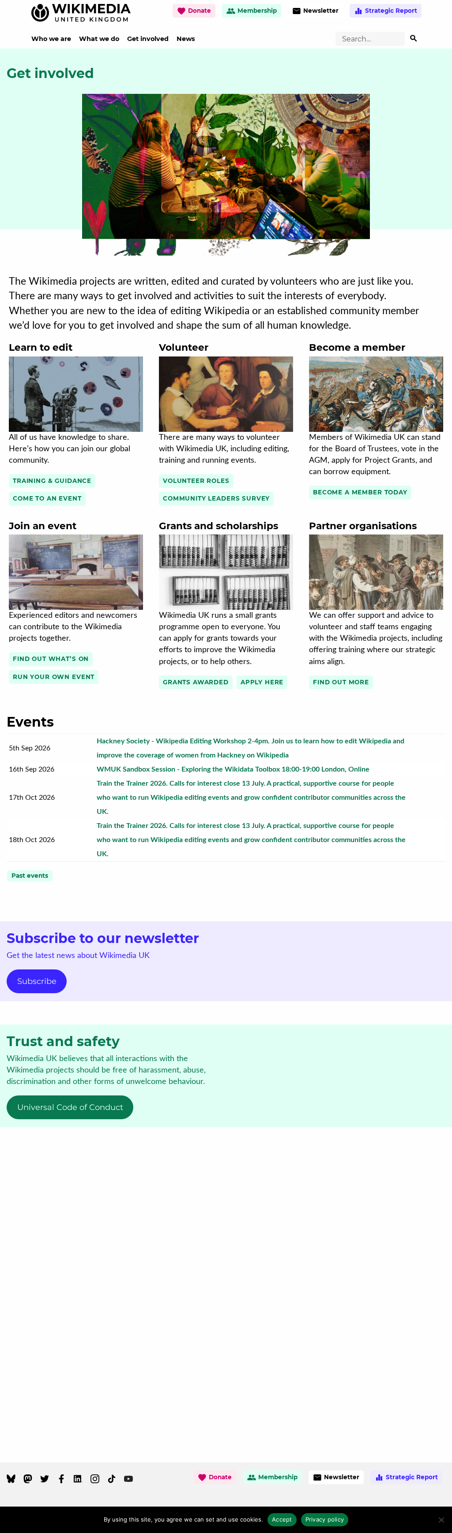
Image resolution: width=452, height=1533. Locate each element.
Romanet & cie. (330, 424)
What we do (99, 39)
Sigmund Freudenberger (380, 603)
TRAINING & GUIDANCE (52, 480)
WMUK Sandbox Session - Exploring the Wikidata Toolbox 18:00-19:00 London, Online (233, 769)
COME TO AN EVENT (47, 498)
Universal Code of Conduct (70, 1107)
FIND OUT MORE (341, 682)
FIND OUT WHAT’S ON (51, 658)
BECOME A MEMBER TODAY (360, 492)
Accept (282, 1519)
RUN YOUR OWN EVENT (53, 676)
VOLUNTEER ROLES (196, 480)
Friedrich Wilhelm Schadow (234, 424)
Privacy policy (324, 1519)
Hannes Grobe (214, 603)
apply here (262, 682)
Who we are (51, 39)
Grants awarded (196, 682)
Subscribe (36, 981)
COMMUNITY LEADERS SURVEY (216, 498)
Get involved (148, 39)
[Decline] (441, 1519)
